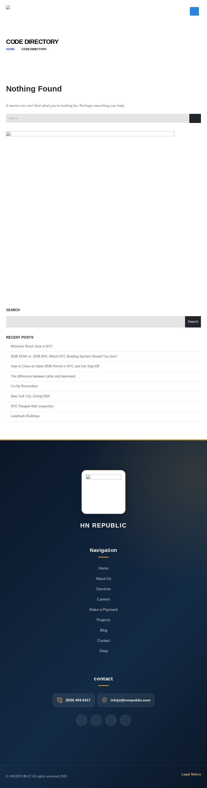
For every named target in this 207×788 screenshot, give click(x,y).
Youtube (96, 720)
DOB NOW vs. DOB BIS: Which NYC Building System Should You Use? (64, 356)
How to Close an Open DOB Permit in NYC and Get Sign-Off (55, 366)
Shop (103, 651)
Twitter (81, 720)
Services (103, 589)
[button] (184, 12)
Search (13, 310)
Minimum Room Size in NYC (32, 346)
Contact (103, 640)
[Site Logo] (22, 11)
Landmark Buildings (25, 416)
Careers (103, 599)
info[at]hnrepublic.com (130, 700)
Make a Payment (103, 609)
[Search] (195, 118)
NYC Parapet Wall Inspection (32, 406)
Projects (103, 620)
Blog (103, 630)
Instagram (110, 720)
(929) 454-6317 (78, 700)
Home (103, 568)
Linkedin (125, 720)
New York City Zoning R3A (30, 396)
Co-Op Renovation (24, 386)
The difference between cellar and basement (43, 376)
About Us (103, 578)
